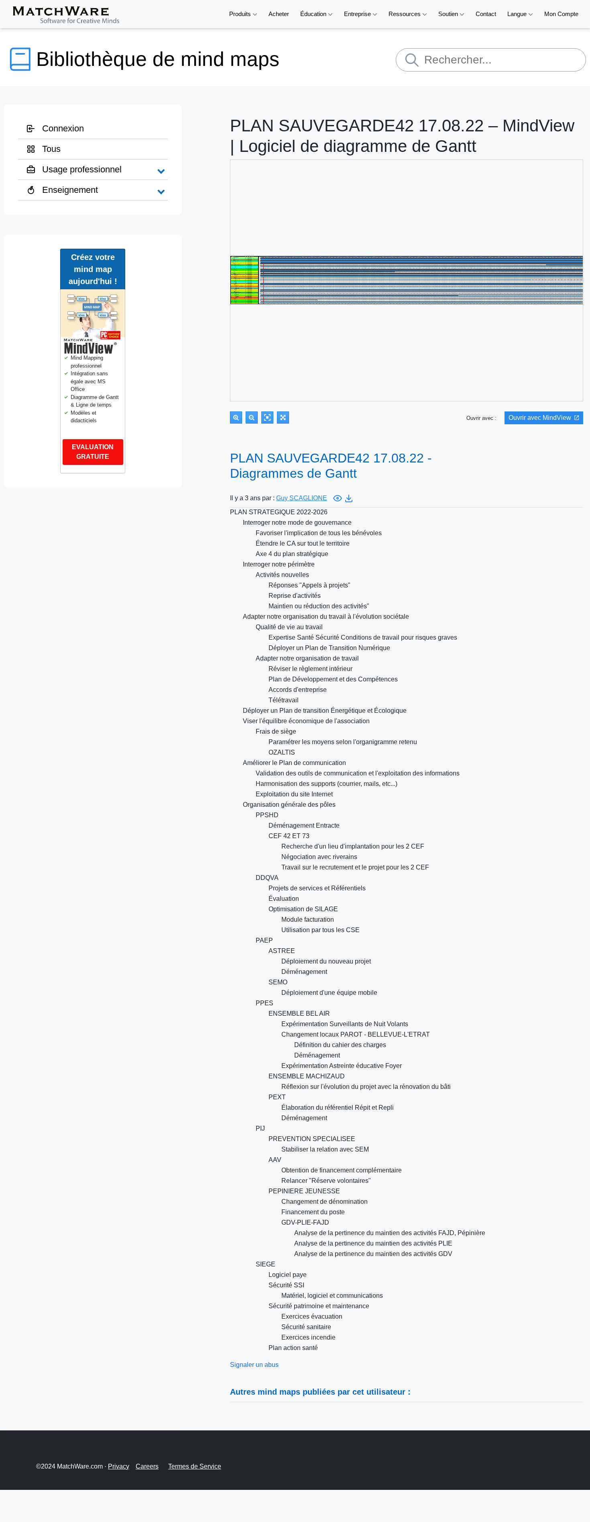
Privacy (118, 1466)
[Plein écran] (283, 417)
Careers (147, 1466)
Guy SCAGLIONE (301, 498)
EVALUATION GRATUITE (93, 452)
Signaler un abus (254, 1364)
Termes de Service (194, 1466)
